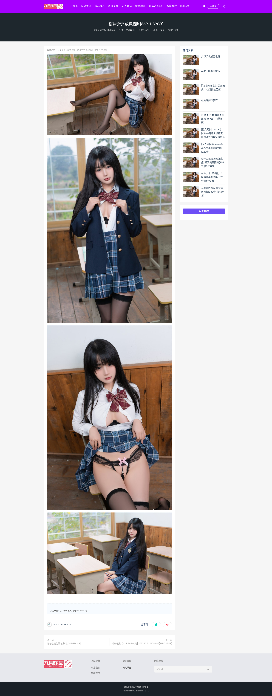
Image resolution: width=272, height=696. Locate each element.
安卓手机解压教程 (210, 56)
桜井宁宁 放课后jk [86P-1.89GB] (73, 611)
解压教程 (172, 6)
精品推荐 (100, 6)
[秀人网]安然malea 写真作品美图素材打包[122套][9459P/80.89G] (212, 148)
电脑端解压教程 (209, 100)
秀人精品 (127, 6)
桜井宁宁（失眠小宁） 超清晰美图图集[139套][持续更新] (213, 177)
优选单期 (113, 6)
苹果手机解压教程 (210, 71)
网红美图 (86, 6)
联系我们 (185, 6)
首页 (75, 6)
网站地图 (127, 668)
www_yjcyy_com (62, 624)
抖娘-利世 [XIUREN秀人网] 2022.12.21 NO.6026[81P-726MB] (142, 644)
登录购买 (205, 211)
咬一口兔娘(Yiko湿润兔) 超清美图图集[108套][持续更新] (212, 163)
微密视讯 (140, 6)
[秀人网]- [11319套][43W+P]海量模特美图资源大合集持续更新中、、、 (213, 133)
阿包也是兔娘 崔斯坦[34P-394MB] (64, 644)
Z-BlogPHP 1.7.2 (141, 691)
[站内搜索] (204, 6)
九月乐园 (61, 50)
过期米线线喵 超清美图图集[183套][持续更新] (212, 192)
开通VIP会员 (156, 6)
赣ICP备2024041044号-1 (136, 687)
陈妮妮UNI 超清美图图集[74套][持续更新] (213, 88)
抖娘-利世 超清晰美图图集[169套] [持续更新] (212, 119)
